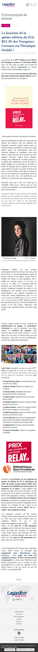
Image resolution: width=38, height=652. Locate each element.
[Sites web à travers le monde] (27, 4)
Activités (19, 614)
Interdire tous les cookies (25, 650)
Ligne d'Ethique (19, 640)
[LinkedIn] (19, 633)
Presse (19, 619)
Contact (19, 624)
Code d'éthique (19, 637)
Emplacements (19, 616)
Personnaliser (9, 650)
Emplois (19, 621)
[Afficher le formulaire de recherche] (31, 4)
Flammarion (22, 67)
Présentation (19, 612)
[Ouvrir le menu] (35, 4)
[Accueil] (8, 4)
